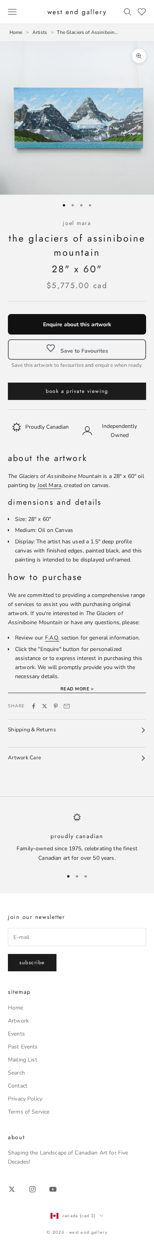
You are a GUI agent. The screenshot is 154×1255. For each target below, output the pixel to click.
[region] (77, 837)
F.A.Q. (52, 637)
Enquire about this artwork (77, 324)
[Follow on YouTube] (53, 1189)
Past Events (23, 1046)
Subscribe (32, 962)
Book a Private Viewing (77, 391)
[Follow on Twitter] (12, 1189)
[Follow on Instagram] (32, 1189)
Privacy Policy (25, 1099)
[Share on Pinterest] (56, 706)
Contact (17, 1086)
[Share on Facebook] (33, 706)
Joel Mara (77, 223)
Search (16, 1073)
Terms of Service (28, 1112)
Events (16, 1033)
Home (15, 1007)
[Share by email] (67, 706)
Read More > (77, 689)
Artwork (18, 1020)
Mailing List (22, 1059)
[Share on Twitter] (44, 706)
